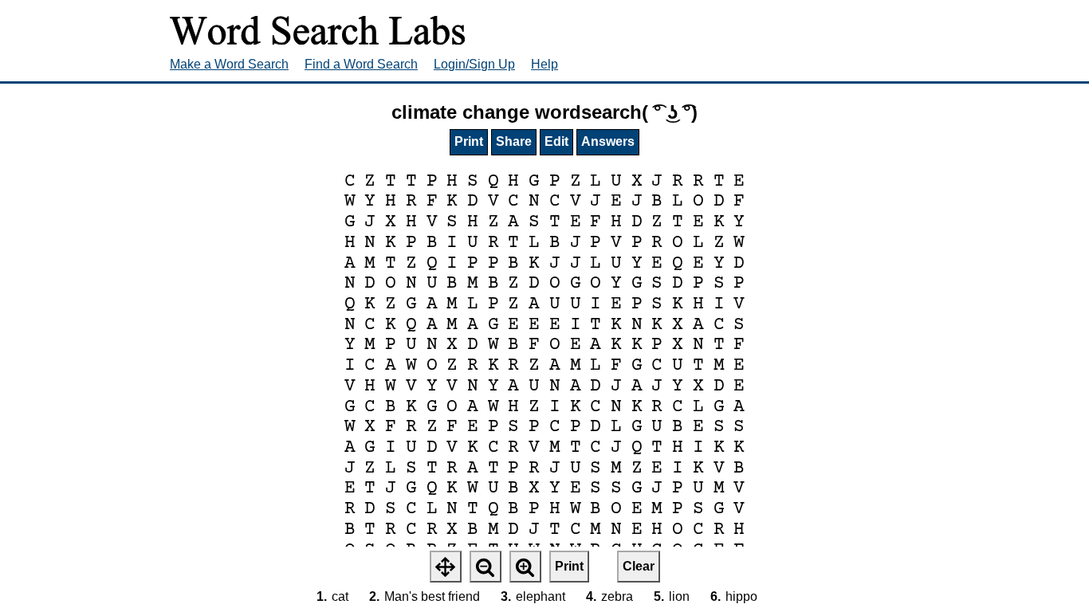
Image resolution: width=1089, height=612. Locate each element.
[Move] (446, 567)
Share (514, 141)
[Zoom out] (485, 567)
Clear (639, 566)
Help (544, 64)
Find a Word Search (361, 64)
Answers (608, 141)
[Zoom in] (525, 567)
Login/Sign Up (474, 64)
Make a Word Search (229, 64)
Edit (556, 141)
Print (468, 141)
